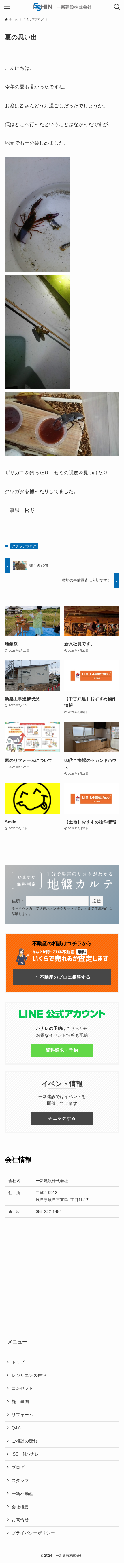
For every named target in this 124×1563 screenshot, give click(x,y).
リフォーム (22, 1414)
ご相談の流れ (24, 1440)
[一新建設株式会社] (62, 7)
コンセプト (22, 1388)
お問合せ (20, 1519)
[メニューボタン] (7, 7)
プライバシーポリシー (33, 1532)
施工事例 (20, 1401)
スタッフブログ (24, 546)
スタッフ (20, 1480)
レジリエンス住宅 (29, 1375)
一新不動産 (22, 1493)
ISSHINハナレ (25, 1454)
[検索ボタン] (117, 7)
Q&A (16, 1427)
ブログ (18, 1467)
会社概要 (20, 1506)
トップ (18, 1362)
